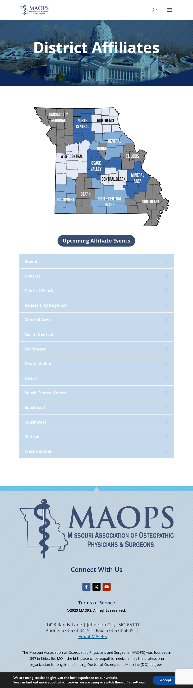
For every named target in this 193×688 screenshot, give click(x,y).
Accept (165, 680)
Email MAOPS (92, 636)
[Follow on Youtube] (107, 587)
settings (139, 682)
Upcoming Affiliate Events (96, 240)
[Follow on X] (96, 587)
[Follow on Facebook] (86, 587)
